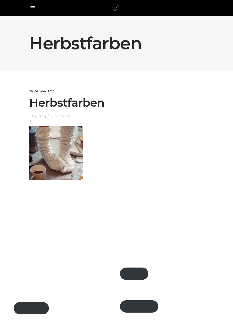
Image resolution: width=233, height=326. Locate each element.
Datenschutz (139, 306)
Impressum (31, 308)
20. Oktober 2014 (41, 91)
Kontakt (134, 273)
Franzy (41, 116)
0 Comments (59, 116)
